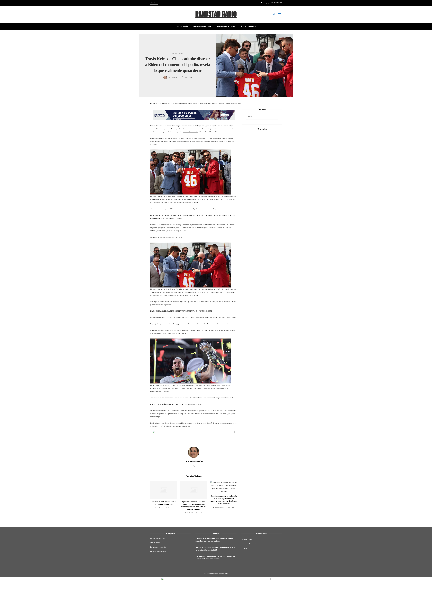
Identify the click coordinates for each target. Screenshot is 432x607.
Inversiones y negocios (158, 547)
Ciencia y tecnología (157, 538)
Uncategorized (177, 53)
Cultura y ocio (155, 543)
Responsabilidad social (158, 551)
